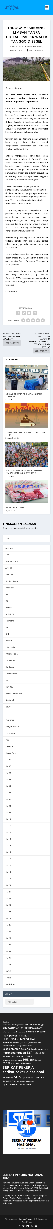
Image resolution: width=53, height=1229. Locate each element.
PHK (26, 1059)
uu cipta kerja (25, 1084)
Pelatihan (10, 720)
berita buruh (31, 1024)
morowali (7, 1056)
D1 (6, 594)
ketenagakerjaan (14, 1052)
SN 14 (8, 845)
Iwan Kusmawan (11, 1042)
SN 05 (8, 786)
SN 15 (8, 852)
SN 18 (8, 872)
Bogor (41, 1024)
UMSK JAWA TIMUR (14, 507)
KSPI (30, 1052)
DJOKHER (9, 614)
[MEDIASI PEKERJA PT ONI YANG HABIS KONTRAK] (26, 377)
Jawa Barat (7, 1046)
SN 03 (8, 773)
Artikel (8, 568)
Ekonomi (9, 620)
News (40, 46)
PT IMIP (16, 1063)
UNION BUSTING (9, 1081)
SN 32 (8, 964)
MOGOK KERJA (40, 1053)
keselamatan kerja (39, 1049)
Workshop (10, 984)
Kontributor (30, 46)
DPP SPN (30, 1032)
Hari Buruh (25, 1036)
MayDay (9, 687)
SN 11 (8, 825)
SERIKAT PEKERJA (18, 1067)
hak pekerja (11, 1035)
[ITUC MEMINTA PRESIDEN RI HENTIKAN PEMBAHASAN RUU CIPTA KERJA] (26, 454)
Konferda (9, 667)
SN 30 (8, 951)
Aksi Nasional (11, 561)
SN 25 (8, 918)
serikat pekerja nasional (23, 1072)
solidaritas (8, 1078)
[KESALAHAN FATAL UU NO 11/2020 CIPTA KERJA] (26, 415)
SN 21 (8, 891)
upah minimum (11, 1084)
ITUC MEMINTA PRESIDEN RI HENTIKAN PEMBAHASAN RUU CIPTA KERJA (24, 471)
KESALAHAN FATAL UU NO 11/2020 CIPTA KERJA (25, 433)
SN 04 (8, 779)
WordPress (27, 1222)
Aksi (7, 554)
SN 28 (8, 938)
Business (9, 587)
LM (6, 680)
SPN (17, 1076)
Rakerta (9, 746)
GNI (7, 634)
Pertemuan (10, 733)
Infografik (10, 647)
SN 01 (8, 759)
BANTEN (9, 574)
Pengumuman (12, 726)
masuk (17, 528)
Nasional (9, 700)
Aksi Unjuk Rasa (18, 1025)
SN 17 (8, 865)
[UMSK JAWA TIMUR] (26, 491)
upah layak (30, 1081)
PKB (7, 740)
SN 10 (8, 819)
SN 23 (8, 905)
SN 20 (8, 885)
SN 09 (23, 50)
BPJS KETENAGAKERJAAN (31, 1028)
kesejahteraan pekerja (16, 1048)
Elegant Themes (26, 1219)
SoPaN (8, 971)
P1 (6, 713)
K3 (14, 1046)
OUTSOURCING (17, 1056)
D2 (6, 601)
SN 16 (8, 858)
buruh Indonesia (19, 1032)
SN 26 (8, 924)
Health (8, 640)
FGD (7, 627)
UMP (42, 1078)
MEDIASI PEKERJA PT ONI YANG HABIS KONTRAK (23, 395)
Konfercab (10, 660)
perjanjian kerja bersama (12, 1060)
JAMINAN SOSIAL (35, 1043)
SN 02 (8, 766)
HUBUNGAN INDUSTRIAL (19, 1039)
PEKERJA (28, 1056)
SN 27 (8, 931)
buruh (7, 1031)
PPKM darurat (35, 1060)
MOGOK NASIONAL (14, 693)
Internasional (11, 654)
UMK (37, 1077)
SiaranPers (15, 50)
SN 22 (8, 898)
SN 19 (8, 878)
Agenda (9, 548)
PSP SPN (7, 1063)
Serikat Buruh (25, 1063)
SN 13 (8, 839)
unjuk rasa (21, 1081)
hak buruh (40, 1031)
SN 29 (8, 944)
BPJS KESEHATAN (11, 1028)
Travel (8, 977)
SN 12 (8, 832)
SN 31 (8, 958)
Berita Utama (11, 581)
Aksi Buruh (7, 1025)
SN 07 (8, 799)
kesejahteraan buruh (24, 1046)
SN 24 (8, 911)
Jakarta (24, 1042)
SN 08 (8, 806)
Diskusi (8, 607)
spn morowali (28, 1078)
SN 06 (8, 792)
